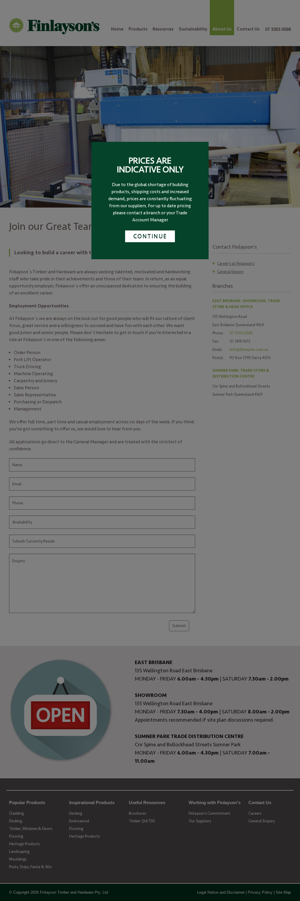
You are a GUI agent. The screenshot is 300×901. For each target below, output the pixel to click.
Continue (150, 236)
